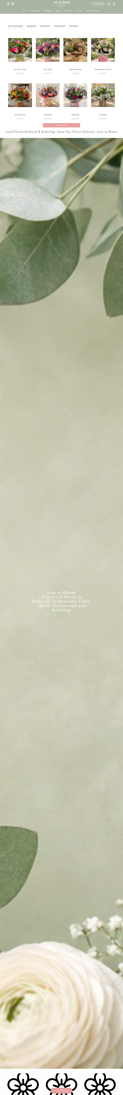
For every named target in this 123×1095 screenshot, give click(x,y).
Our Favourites (15, 26)
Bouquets (31, 26)
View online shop (62, 1090)
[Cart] (115, 4)
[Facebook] (8, 4)
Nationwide (59, 26)
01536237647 (99, 5)
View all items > (61, 125)
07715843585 (99, 3)
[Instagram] (13, 4)
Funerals (73, 26)
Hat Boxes (45, 26)
